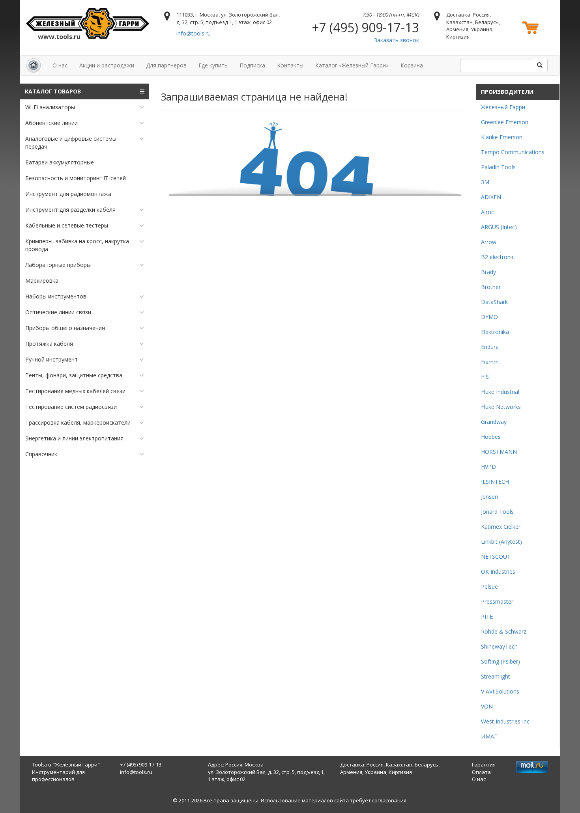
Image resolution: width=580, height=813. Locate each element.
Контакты (290, 65)
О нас (59, 65)
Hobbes (491, 436)
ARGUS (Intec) (499, 227)
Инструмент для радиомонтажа (68, 194)
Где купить (213, 65)
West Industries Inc (505, 721)
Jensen (489, 496)
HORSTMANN (499, 451)
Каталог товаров (53, 91)
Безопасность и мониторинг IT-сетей (75, 178)
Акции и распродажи (106, 65)
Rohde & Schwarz (503, 631)
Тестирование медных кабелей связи (75, 391)
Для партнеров (166, 65)
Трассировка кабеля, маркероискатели (78, 422)
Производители (507, 91)
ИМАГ (489, 736)
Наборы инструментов (55, 296)
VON (487, 706)
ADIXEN (491, 197)
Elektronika (495, 332)
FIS (485, 376)
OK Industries (498, 571)
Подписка (252, 65)
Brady (488, 272)
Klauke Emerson (501, 137)
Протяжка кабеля (49, 343)
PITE (487, 616)
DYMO (489, 317)
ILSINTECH (495, 481)
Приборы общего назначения (65, 328)
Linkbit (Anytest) (501, 541)
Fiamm (490, 361)
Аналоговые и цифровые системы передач (70, 142)
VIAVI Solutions (500, 691)
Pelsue (489, 586)
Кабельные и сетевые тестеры (66, 225)
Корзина (411, 65)
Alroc (487, 212)
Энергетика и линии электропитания (74, 438)
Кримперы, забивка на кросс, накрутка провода (77, 245)
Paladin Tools (498, 167)
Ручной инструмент (51, 359)
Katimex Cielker (500, 526)
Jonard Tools (497, 511)
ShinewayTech (499, 646)
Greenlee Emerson (504, 122)
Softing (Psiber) (500, 661)
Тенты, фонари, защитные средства (73, 375)
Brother (491, 287)
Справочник (41, 454)
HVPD (488, 466)
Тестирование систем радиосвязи (71, 406)
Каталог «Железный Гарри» (352, 65)
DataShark (494, 302)
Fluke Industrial (500, 391)
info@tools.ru (193, 33)
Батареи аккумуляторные (59, 162)
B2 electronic (498, 257)
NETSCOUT (496, 556)
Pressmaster (497, 601)
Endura (490, 347)
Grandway (494, 421)
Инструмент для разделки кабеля (70, 209)
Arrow (488, 242)
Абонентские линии (51, 123)
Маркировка (41, 280)
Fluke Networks (501, 406)
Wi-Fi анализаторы (50, 107)
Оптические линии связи (58, 312)
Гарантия (484, 764)
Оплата (481, 772)
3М (485, 182)
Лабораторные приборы (58, 265)
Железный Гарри (503, 107)
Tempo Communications (512, 152)
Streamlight (495, 676)
